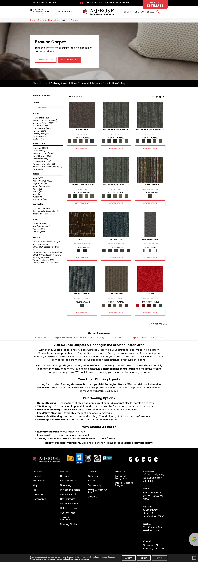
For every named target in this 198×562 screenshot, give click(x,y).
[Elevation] (80, 141)
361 (156, 324)
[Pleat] (86, 196)
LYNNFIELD (147, 507)
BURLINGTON (148, 471)
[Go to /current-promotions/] (106, 3)
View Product (82, 148)
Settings (159, 558)
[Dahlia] (143, 305)
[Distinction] (126, 141)
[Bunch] (75, 196)
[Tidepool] (116, 224)
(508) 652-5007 (40, 11)
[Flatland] (92, 141)
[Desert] (75, 141)
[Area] (82, 115)
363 (165, 324)
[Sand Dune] (156, 250)
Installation (69, 83)
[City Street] (128, 250)
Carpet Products (62, 337)
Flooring (42, 20)
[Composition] (120, 141)
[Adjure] (126, 305)
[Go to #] (158, 12)
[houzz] (156, 459)
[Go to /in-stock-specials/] (54, 3)
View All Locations (39, 14)
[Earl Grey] (122, 250)
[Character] (109, 141)
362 (160, 324)
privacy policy (47, 559)
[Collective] (114, 141)
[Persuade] (120, 305)
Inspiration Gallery (114, 83)
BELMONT (147, 541)
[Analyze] (109, 305)
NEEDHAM (147, 524)
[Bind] (82, 170)
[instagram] (143, 459)
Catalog (55, 83)
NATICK (146, 488)
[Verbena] (154, 305)
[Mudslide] (150, 170)
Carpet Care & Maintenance (146, 337)
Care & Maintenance (90, 83)
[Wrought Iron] (150, 250)
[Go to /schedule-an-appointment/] (155, 4)
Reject (144, 558)
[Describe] (114, 305)
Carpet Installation (117, 337)
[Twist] (92, 196)
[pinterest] (137, 459)
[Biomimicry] (116, 115)
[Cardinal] (150, 279)
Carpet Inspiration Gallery (89, 337)
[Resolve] (116, 279)
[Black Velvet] (85, 250)
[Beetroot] (148, 305)
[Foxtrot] (82, 279)
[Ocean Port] (110, 250)
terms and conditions (65, 559)
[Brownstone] (116, 250)
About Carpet (54, 20)
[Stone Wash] (160, 305)
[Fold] (80, 196)
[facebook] (130, 459)
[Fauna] (86, 141)
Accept (128, 558)
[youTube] (149, 459)
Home (33, 20)
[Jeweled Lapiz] (150, 224)
